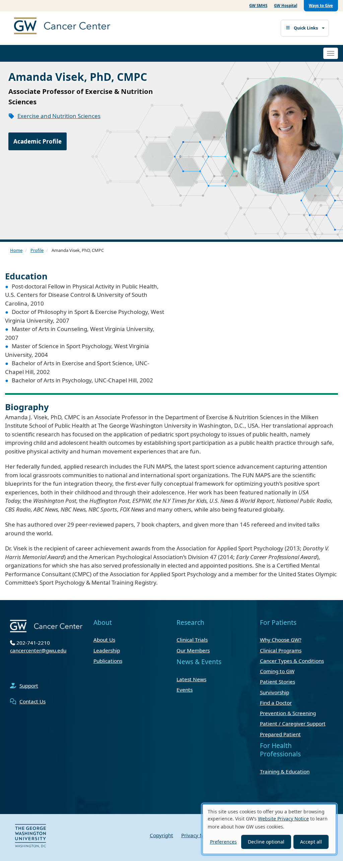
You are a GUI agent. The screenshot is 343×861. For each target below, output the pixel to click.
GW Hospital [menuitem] (285, 5)
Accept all (311, 842)
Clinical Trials (192, 639)
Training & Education (285, 771)
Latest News (191, 679)
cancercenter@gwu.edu (38, 650)
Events (185, 689)
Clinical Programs (280, 650)
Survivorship (274, 692)
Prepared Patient (280, 734)
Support (28, 685)
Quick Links (306, 28)
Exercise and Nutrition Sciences (58, 116)
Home (16, 250)
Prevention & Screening (288, 713)
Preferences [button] (223, 842)
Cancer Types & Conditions (292, 660)
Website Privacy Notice (283, 818)
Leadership (106, 650)
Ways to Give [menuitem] (321, 5)
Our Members (193, 650)
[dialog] (269, 829)
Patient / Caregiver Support (293, 723)
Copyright (161, 835)
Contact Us (32, 701)
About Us (104, 639)
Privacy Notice (198, 835)
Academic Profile (37, 141)
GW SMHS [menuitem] (258, 5)
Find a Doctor (276, 702)
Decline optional (266, 842)
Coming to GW (277, 671)
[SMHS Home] (77, 26)
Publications (107, 660)
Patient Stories (277, 681)
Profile (37, 250)
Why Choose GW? (280, 639)
